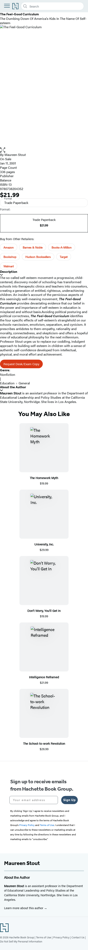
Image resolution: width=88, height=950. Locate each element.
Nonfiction (7, 374)
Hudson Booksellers (38, 257)
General (24, 383)
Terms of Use (43, 937)
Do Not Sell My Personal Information (21, 941)
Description (8, 272)
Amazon (8, 247)
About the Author (13, 387)
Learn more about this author (24, 908)
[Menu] (7, 6)
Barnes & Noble (33, 247)
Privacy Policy (61, 937)
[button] (44, 150)
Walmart (8, 266)
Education (7, 383)
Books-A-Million (62, 247)
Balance (5, 180)
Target (64, 257)
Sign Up (69, 800)
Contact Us (77, 937)
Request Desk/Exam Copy (21, 364)
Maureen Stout (15, 154)
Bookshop (9, 257)
